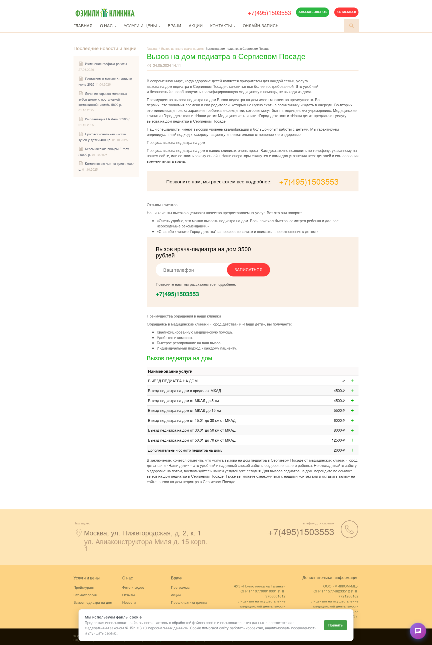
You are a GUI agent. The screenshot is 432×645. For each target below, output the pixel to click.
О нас (107, 26)
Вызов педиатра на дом (93, 602)
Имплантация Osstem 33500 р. (108, 119)
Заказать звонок (312, 12)
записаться (248, 269)
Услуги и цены (141, 26)
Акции (196, 26)
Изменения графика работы (106, 63)
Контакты (221, 26)
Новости (129, 602)
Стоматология (85, 594)
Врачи (174, 26)
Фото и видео (133, 587)
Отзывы (128, 594)
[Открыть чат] (418, 631)
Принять (335, 625)
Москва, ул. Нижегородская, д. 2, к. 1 (142, 532)
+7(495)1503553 (269, 12)
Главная (83, 26)
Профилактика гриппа (189, 602)
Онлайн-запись (260, 26)
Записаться (346, 12)
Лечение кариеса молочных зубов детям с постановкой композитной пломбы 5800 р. (102, 99)
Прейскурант (84, 587)
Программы (180, 587)
